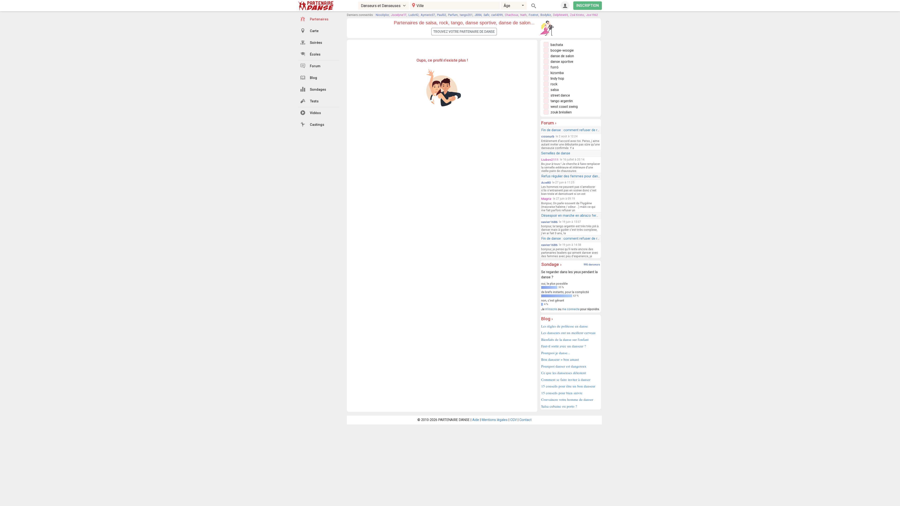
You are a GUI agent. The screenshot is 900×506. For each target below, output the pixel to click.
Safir (486, 15)
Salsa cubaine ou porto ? (559, 406)
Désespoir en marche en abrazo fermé (571, 215)
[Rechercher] (533, 5)
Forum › (548, 123)
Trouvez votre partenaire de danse (464, 31)
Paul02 (441, 15)
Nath (523, 15)
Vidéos (315, 113)
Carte (314, 31)
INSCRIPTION (587, 5)
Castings (317, 125)
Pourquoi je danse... (555, 352)
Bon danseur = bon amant (560, 359)
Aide (475, 420)
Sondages (318, 90)
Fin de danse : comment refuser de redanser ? (577, 130)
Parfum (453, 15)
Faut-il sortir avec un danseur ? (563, 346)
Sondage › (551, 264)
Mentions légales (495, 420)
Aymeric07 (428, 15)
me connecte (571, 309)
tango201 (466, 15)
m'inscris (551, 309)
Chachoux (511, 15)
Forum (315, 66)
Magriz (546, 199)
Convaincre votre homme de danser (567, 399)
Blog (313, 78)
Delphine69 (560, 15)
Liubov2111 (550, 159)
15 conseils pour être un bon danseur (568, 386)
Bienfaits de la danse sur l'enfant (565, 339)
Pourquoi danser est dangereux (563, 366)
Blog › (547, 318)
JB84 (478, 15)
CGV (513, 420)
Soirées (316, 43)
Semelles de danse (555, 153)
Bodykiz (545, 15)
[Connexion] (565, 5)
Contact (525, 420)
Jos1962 (592, 15)
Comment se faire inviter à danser (565, 379)
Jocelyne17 (398, 15)
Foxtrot (533, 15)
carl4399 (497, 15)
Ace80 (546, 182)
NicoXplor (382, 15)
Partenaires (319, 19)
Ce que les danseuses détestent (563, 372)
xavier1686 (549, 222)
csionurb (547, 136)
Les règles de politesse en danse (564, 326)
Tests (314, 101)
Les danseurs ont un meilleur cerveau (568, 332)
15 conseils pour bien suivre (561, 393)
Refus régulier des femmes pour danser (572, 176)
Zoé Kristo (577, 15)
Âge (507, 6)
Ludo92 (414, 15)
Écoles (315, 54)
